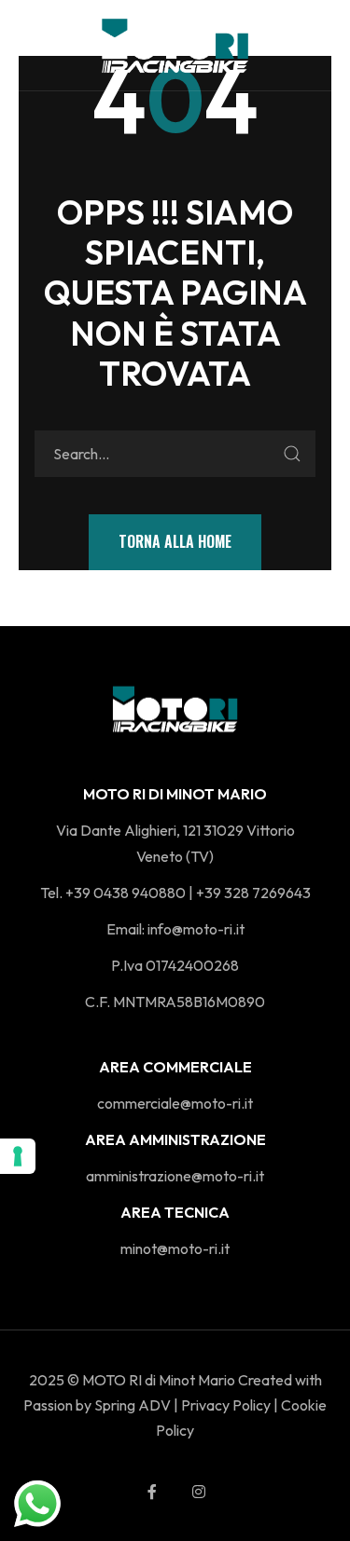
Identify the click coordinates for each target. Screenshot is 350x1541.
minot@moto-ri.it (175, 1248)
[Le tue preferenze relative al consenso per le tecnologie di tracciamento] (17, 1156)
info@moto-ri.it (196, 929)
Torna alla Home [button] (175, 541)
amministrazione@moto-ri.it (175, 1175)
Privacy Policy (226, 1405)
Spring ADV (132, 1405)
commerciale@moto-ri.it (175, 1103)
